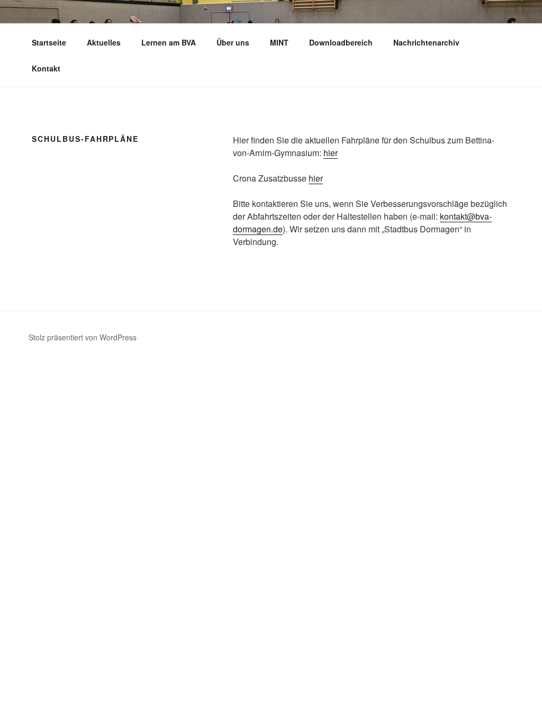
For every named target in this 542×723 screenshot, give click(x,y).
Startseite (49, 42)
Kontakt (46, 68)
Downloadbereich (341, 42)
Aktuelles (104, 42)
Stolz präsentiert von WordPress (83, 337)
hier (330, 153)
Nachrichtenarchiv (426, 42)
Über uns (232, 42)
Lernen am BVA (168, 42)
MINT (279, 42)
